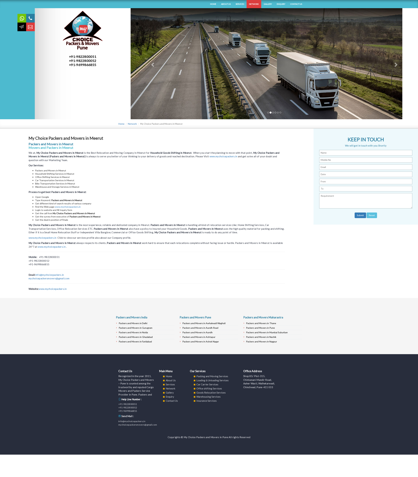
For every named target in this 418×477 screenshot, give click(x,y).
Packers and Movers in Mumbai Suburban (267, 332)
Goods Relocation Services (211, 392)
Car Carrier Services (207, 384)
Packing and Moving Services (212, 376)
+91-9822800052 (82, 61)
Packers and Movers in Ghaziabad (136, 337)
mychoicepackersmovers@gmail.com (49, 278)
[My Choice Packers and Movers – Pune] (115, 4)
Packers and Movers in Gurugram (135, 327)
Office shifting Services (209, 388)
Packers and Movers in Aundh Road (200, 327)
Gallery (268, 4)
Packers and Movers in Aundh (197, 332)
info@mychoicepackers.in (49, 274)
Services (240, 4)
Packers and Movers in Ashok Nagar (200, 341)
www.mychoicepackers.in (223, 156)
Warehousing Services (208, 396)
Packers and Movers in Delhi (133, 323)
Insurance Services (206, 400)
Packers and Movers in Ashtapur (198, 337)
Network (254, 4)
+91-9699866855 (82, 65)
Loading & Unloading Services (212, 380)
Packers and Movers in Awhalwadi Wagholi (203, 323)
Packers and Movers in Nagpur (261, 341)
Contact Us (296, 4)
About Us (226, 4)
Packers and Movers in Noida (133, 332)
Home (213, 4)
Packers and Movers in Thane (261, 323)
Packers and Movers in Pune (260, 327)
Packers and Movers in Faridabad (135, 341)
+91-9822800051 (82, 56)
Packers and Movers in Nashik (261, 337)
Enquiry (281, 4)
